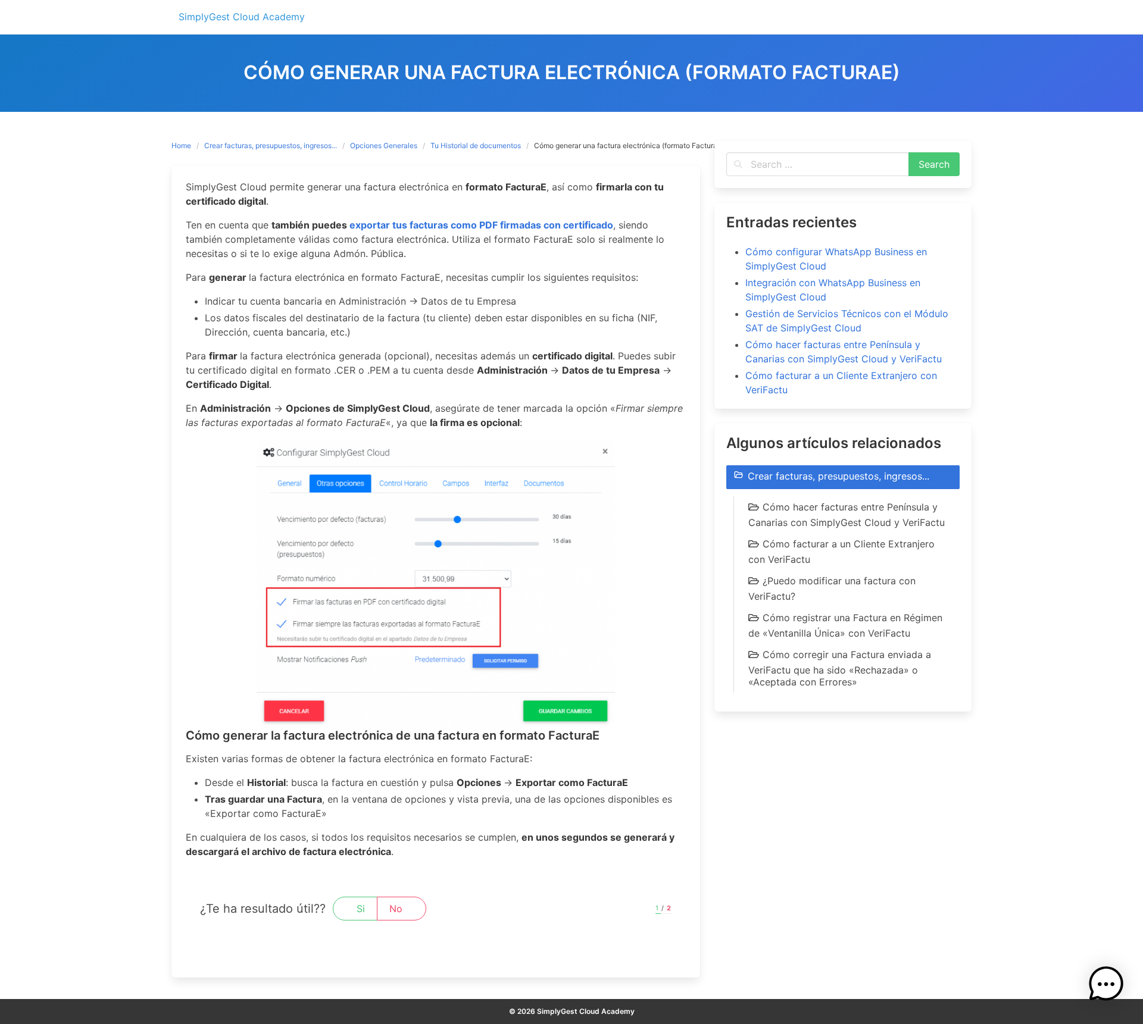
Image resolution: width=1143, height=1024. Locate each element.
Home (181, 145)
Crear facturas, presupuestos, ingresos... (270, 145)
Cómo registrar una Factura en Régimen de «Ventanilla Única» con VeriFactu (845, 625)
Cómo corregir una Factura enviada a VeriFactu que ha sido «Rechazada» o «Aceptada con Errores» (839, 668)
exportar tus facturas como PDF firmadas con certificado (481, 225)
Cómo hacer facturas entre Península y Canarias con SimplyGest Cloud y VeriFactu (846, 514)
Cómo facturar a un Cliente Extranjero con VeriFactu (841, 551)
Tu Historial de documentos (475, 145)
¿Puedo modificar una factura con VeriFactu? (832, 588)
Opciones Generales (383, 145)
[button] (1106, 986)
